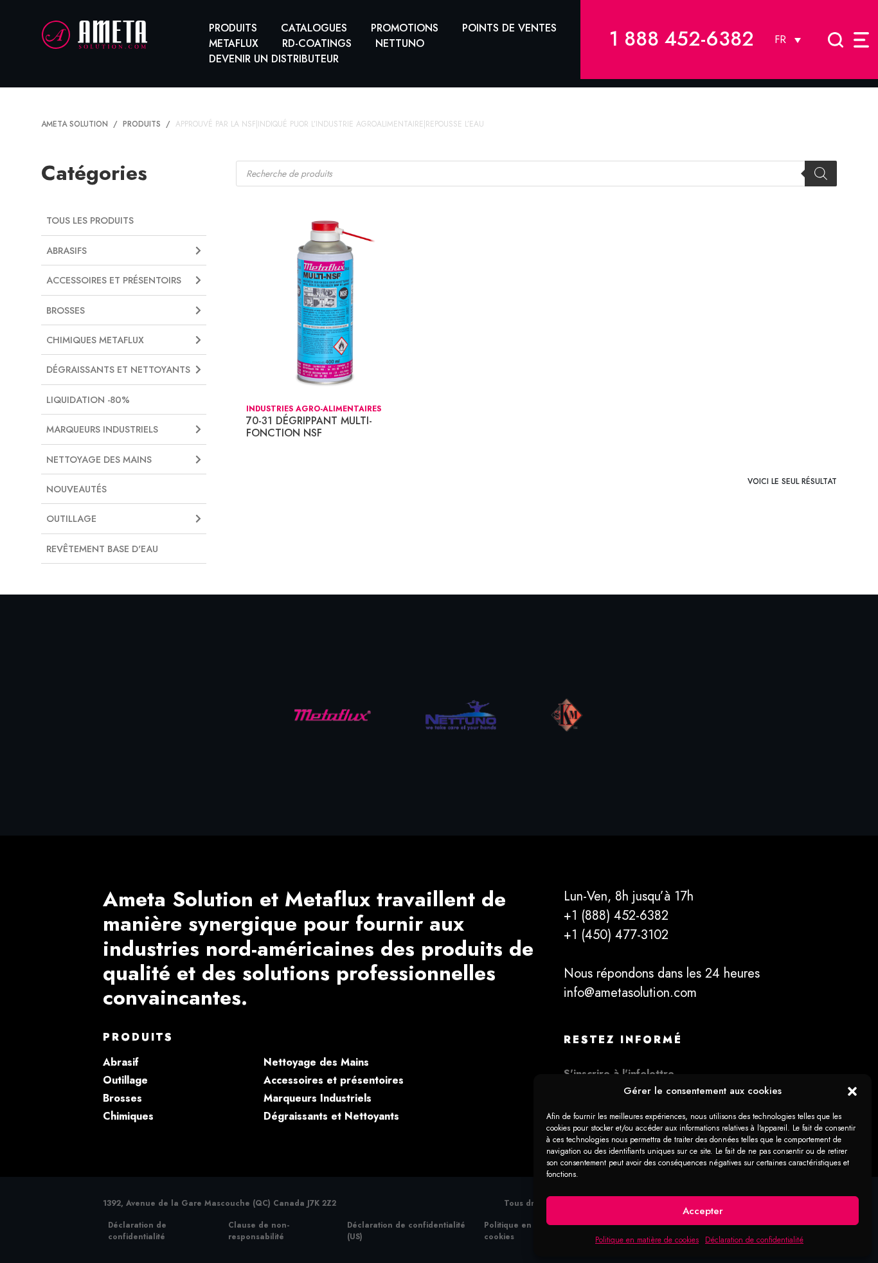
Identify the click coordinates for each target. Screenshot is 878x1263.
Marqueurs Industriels (318, 1098)
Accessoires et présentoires (334, 1080)
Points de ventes (509, 28)
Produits (233, 28)
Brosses (122, 1098)
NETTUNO (399, 43)
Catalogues (314, 28)
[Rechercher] (821, 173)
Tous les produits (90, 220)
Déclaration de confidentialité (754, 1240)
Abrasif (121, 1062)
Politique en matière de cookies (647, 1240)
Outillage (125, 1080)
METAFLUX (233, 43)
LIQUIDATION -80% (88, 399)
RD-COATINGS (317, 43)
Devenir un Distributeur (274, 58)
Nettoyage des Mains (316, 1062)
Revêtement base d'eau (102, 548)
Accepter (703, 1211)
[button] (852, 1090)
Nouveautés (76, 489)
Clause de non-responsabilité (258, 1230)
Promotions (404, 28)
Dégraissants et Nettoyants (331, 1116)
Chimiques (128, 1116)
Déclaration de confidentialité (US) (406, 1230)
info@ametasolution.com (630, 992)
